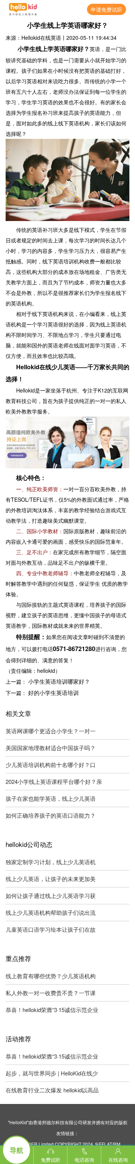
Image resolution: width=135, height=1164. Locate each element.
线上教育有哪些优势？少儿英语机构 (51, 976)
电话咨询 (84, 1159)
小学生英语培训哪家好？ (59, 681)
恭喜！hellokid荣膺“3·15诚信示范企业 (52, 1010)
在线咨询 (118, 1159)
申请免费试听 (106, 9)
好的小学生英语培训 (53, 692)
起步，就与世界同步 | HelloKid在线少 (52, 1073)
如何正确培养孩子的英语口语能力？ (51, 815)
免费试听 (50, 1159)
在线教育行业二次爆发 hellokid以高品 (52, 1090)
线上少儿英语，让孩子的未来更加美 (51, 879)
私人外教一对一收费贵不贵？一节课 (51, 993)
